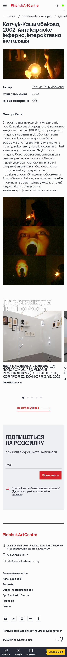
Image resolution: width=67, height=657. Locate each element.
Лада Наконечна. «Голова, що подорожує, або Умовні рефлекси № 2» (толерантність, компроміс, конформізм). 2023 (31, 371)
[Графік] (18, 652)
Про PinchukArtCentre (16, 595)
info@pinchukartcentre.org (23, 561)
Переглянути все (28, 408)
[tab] (23, 398)
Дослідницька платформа (37, 16)
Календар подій (12, 579)
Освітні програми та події (18, 589)
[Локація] (6, 652)
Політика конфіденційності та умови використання (32, 630)
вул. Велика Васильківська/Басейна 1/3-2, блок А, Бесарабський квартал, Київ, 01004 (35, 547)
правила (17, 494)
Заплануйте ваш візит (15, 573)
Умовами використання (45, 488)
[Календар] (31, 652)
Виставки (8, 584)
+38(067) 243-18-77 (17, 554)
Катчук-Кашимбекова (48, 87)
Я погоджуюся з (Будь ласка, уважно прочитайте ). (36, 491)
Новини (7, 606)
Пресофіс (9, 600)
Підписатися (50, 475)
